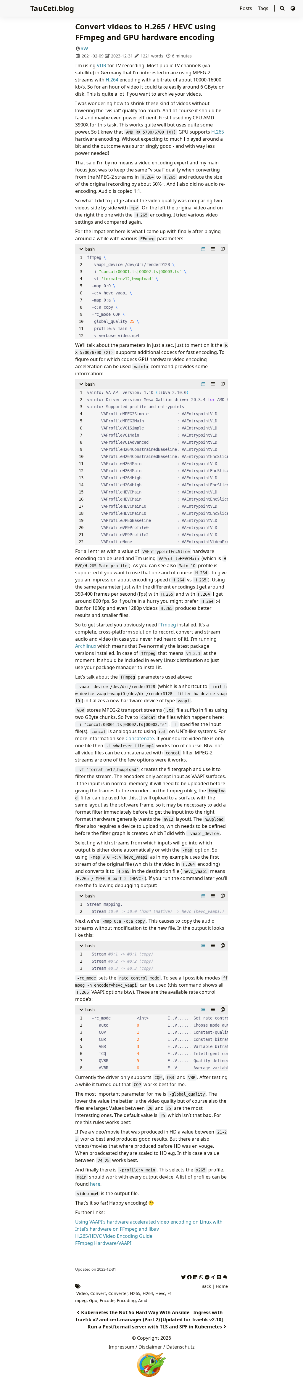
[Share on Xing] (213, 1276)
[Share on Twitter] (183, 1276)
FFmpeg (167, 624)
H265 (135, 1293)
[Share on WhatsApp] (201, 1276)
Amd (142, 1300)
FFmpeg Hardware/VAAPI (103, 1243)
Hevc (160, 1293)
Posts (246, 8)
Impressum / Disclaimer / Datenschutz (152, 1347)
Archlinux (85, 646)
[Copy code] (222, 249)
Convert (98, 1293)
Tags (264, 8)
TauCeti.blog (52, 8)
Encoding (126, 1300)
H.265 (217, 132)
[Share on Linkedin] (195, 1276)
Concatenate (139, 738)
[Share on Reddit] (207, 1276)
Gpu (93, 1300)
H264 (148, 1293)
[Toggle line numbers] (203, 249)
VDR (101, 65)
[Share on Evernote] (225, 1276)
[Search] (282, 8)
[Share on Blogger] (219, 1276)
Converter (118, 1293)
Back (206, 1286)
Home (222, 1286)
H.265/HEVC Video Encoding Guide (113, 1236)
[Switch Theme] (293, 8)
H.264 (112, 79)
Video (82, 1293)
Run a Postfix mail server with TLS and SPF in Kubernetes (155, 1326)
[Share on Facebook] (189, 1276)
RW (84, 48)
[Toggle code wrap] (213, 249)
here (95, 1184)
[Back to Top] (292, 1374)
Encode (107, 1300)
